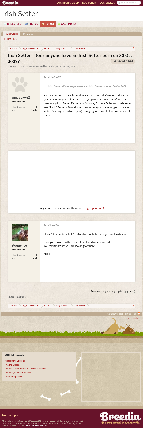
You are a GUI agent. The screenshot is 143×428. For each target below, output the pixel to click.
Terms (27, 426)
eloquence (19, 245)
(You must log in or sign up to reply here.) (113, 291)
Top (134, 313)
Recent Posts (10, 38)
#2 (45, 225)
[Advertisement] (72, 178)
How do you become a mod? (18, 372)
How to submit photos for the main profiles (25, 368)
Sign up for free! (94, 208)
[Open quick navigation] (133, 48)
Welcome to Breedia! (15, 360)
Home (128, 313)
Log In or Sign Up (68, 3)
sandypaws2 (54, 66)
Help (121, 313)
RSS (139, 313)
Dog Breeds (107, 3)
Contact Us (112, 313)
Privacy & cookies (39, 426)
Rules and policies (13, 376)
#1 (45, 76)
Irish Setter (29, 66)
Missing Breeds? (12, 364)
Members (28, 34)
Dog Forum (89, 3)
